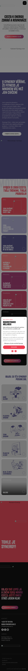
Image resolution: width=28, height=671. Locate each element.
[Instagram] (12, 351)
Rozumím (14, 347)
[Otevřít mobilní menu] (25, 3)
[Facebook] (15, 351)
